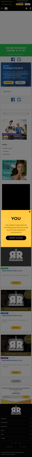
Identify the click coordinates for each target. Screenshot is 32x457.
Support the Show (16, 238)
